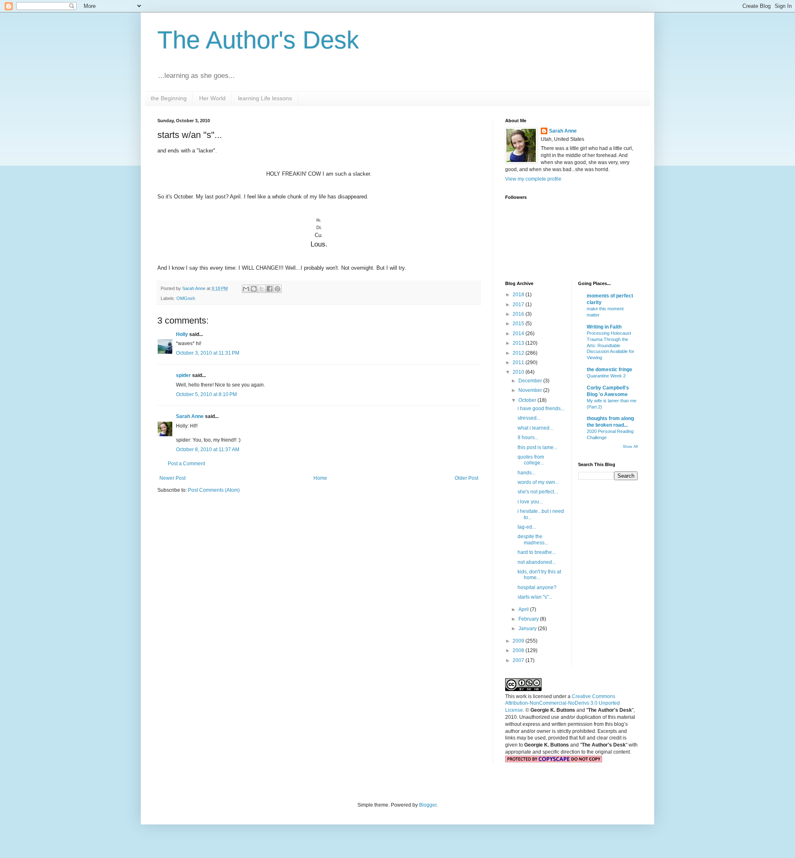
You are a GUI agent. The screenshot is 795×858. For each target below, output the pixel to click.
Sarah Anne (190, 416)
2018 (519, 294)
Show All (630, 447)
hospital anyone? (537, 587)
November (530, 390)
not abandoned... (537, 562)
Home (320, 478)
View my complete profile (533, 179)
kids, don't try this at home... (539, 574)
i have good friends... (541, 408)
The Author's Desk (258, 40)
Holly (182, 334)
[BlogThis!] (254, 289)
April (524, 609)
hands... (526, 473)
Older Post (466, 478)
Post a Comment (186, 463)
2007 (519, 660)
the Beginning (169, 98)
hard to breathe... (537, 552)
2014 (519, 333)
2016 (519, 314)
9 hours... (528, 437)
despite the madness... (533, 539)
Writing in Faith (604, 327)
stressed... (529, 418)
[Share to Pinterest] (277, 289)
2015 (519, 323)
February (529, 619)
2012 (519, 353)
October (527, 400)
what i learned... (535, 428)
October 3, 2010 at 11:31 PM (207, 353)
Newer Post (172, 478)
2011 (519, 362)
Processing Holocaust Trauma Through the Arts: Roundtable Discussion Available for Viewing (610, 345)
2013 (519, 343)
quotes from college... (531, 460)
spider (183, 375)
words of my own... (538, 482)
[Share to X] (262, 289)
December (530, 381)
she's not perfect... (538, 492)
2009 (519, 641)
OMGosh (185, 298)
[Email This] (246, 289)
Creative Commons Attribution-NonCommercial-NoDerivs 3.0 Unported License (562, 703)
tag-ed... (527, 527)
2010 (519, 372)
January (528, 628)
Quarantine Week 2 (606, 375)
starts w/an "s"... (535, 597)
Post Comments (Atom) (214, 490)
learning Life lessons (265, 98)
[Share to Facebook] (269, 289)
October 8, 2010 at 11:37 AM (207, 449)
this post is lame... (537, 447)
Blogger (427, 805)
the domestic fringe (609, 369)
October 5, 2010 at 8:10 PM (206, 394)
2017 (519, 304)
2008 (519, 650)
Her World (212, 98)
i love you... (530, 502)
